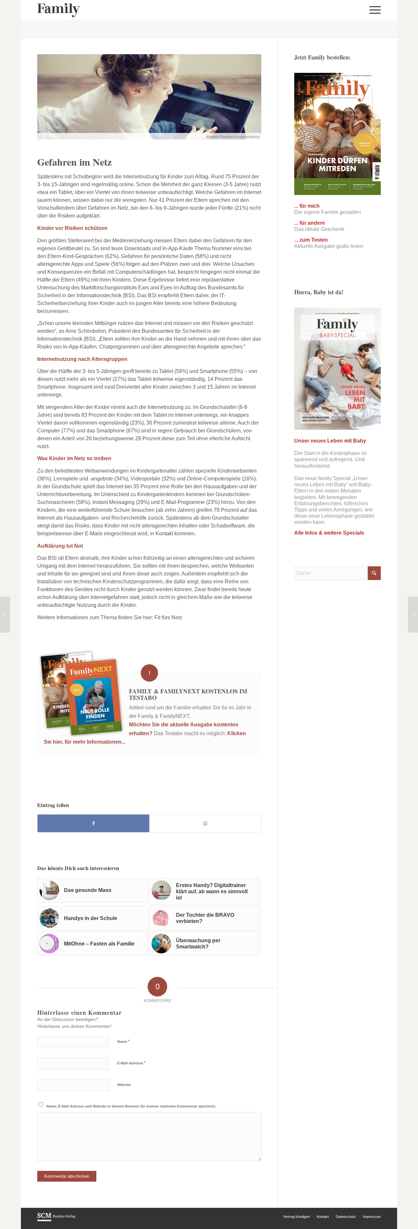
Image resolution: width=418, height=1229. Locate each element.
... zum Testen (311, 240)
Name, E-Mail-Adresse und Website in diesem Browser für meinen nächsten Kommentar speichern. (131, 1106)
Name (123, 1041)
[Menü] (373, 10)
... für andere (309, 223)
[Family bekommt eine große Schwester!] (5, 615)
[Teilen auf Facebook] (93, 823)
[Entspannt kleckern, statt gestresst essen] (413, 615)
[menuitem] (373, 10)
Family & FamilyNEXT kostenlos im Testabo (188, 694)
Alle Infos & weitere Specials (329, 533)
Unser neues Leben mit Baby (330, 441)
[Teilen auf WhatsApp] (205, 823)
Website (124, 1085)
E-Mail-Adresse (131, 1062)
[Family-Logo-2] (58, 10)
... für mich (307, 206)
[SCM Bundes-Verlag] (56, 1220)
